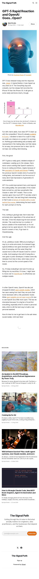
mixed (8, 83)
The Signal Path (9, 3)
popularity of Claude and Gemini (16, 170)
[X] (18, 548)
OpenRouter (18, 274)
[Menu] (36, 2)
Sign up (19, 560)
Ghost (24, 564)
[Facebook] (21, 548)
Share (33, 24)
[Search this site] (33, 2)
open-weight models (22, 290)
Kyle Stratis (12, 23)
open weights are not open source (19, 297)
